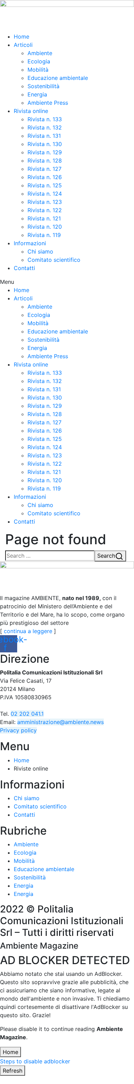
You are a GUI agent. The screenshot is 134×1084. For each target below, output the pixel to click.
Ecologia (38, 61)
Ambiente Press (47, 102)
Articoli (23, 44)
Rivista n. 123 (44, 201)
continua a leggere (28, 631)
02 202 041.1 (27, 713)
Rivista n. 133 (44, 119)
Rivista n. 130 (44, 144)
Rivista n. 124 (44, 193)
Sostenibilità (43, 86)
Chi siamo (40, 251)
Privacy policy (18, 730)
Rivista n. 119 (44, 234)
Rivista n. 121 (44, 218)
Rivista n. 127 (44, 168)
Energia (37, 94)
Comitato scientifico (53, 259)
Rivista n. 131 (44, 135)
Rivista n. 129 (44, 152)
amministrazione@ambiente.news (60, 722)
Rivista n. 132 (44, 127)
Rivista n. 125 (44, 185)
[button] (67, 282)
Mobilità (37, 69)
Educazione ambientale (57, 77)
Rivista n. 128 (44, 160)
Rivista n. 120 (44, 226)
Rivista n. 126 (44, 177)
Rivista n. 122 (44, 210)
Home (21, 36)
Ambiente (39, 53)
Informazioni (30, 243)
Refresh (12, 1070)
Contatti (24, 268)
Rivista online (31, 110)
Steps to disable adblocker (35, 1061)
